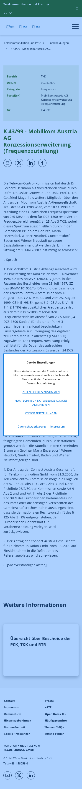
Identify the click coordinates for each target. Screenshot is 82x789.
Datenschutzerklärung (32, 426)
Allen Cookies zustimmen (41, 392)
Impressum (57, 426)
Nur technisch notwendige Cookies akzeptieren (41, 403)
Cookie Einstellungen (41, 413)
